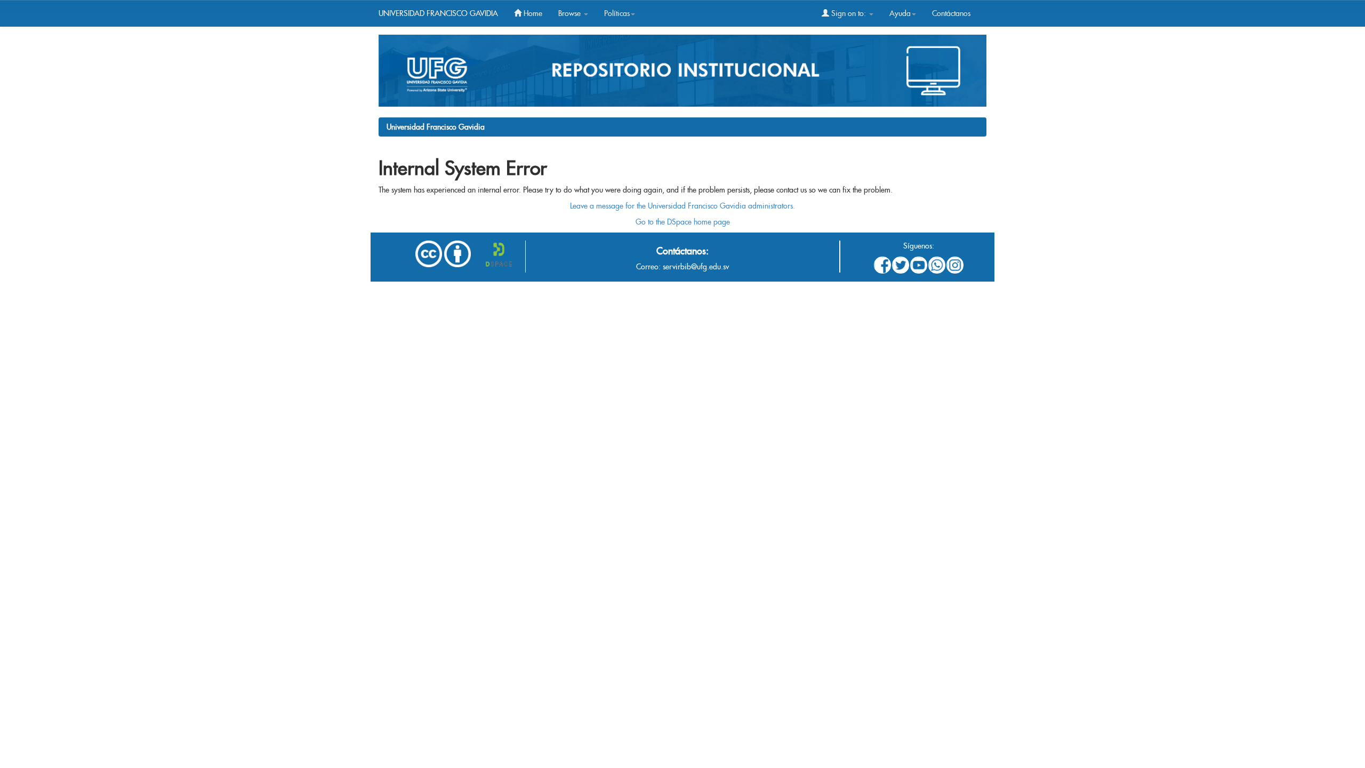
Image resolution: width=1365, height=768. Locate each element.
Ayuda (900, 13)
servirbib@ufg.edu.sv (696, 266)
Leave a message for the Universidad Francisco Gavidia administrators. (682, 206)
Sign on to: (848, 13)
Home (531, 13)
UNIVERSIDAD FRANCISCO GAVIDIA (438, 13)
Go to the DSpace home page (683, 222)
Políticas (617, 13)
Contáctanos (951, 13)
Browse (570, 13)
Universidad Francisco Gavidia (436, 127)
